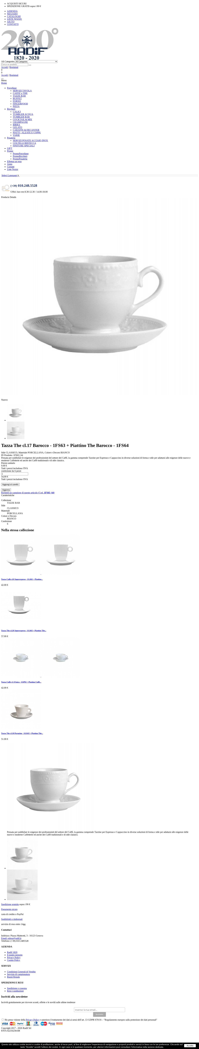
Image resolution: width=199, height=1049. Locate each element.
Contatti (10, 166)
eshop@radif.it (11, 938)
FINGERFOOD (20, 103)
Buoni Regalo (13, 977)
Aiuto (9, 164)
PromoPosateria (20, 159)
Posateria (11, 138)
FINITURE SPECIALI (24, 145)
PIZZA (16, 106)
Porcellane (12, 88)
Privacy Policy (13, 957)
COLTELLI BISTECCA (24, 143)
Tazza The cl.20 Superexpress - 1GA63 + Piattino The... (23, 630)
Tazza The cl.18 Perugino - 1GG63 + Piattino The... (22, 733)
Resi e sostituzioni (15, 991)
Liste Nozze (12, 169)
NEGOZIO (12, 14)
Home (4, 83)
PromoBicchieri (20, 156)
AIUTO (10, 21)
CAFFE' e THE (20, 93)
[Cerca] (30, 65)
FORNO (17, 101)
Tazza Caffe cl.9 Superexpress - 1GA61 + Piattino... (22, 579)
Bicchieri (11, 109)
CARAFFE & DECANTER (26, 130)
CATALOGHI (14, 16)
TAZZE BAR (19, 96)
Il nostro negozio (14, 955)
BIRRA (16, 124)
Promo (10, 151)
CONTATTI (13, 24)
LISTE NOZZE (14, 19)
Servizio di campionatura (18, 974)
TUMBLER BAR (21, 117)
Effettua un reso (14, 161)
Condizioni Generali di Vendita (21, 971)
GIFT (9, 148)
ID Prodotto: (7, 455)
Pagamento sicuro (9, 909)
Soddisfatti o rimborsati (11, 919)
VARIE (16, 135)
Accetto (190, 1045)
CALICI (17, 111)
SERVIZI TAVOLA (22, 90)
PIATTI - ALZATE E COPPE (27, 132)
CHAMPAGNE (20, 122)
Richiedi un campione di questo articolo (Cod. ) (27, 492)
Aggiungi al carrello (10, 484)
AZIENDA (12, 11)
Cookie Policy (13, 960)
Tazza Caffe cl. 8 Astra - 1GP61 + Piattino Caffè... (21, 682)
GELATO (17, 127)
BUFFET (17, 98)
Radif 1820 (12, 952)
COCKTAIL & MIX (22, 119)
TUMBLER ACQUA (23, 114)
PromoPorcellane (21, 153)
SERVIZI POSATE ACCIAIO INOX (30, 140)
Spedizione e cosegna (17, 988)
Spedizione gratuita (10, 904)
